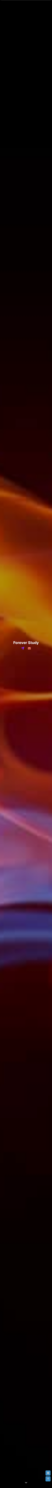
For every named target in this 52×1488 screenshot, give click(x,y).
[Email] (29, 648)
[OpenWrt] (23, 648)
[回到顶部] (48, 1478)
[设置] (48, 1473)
